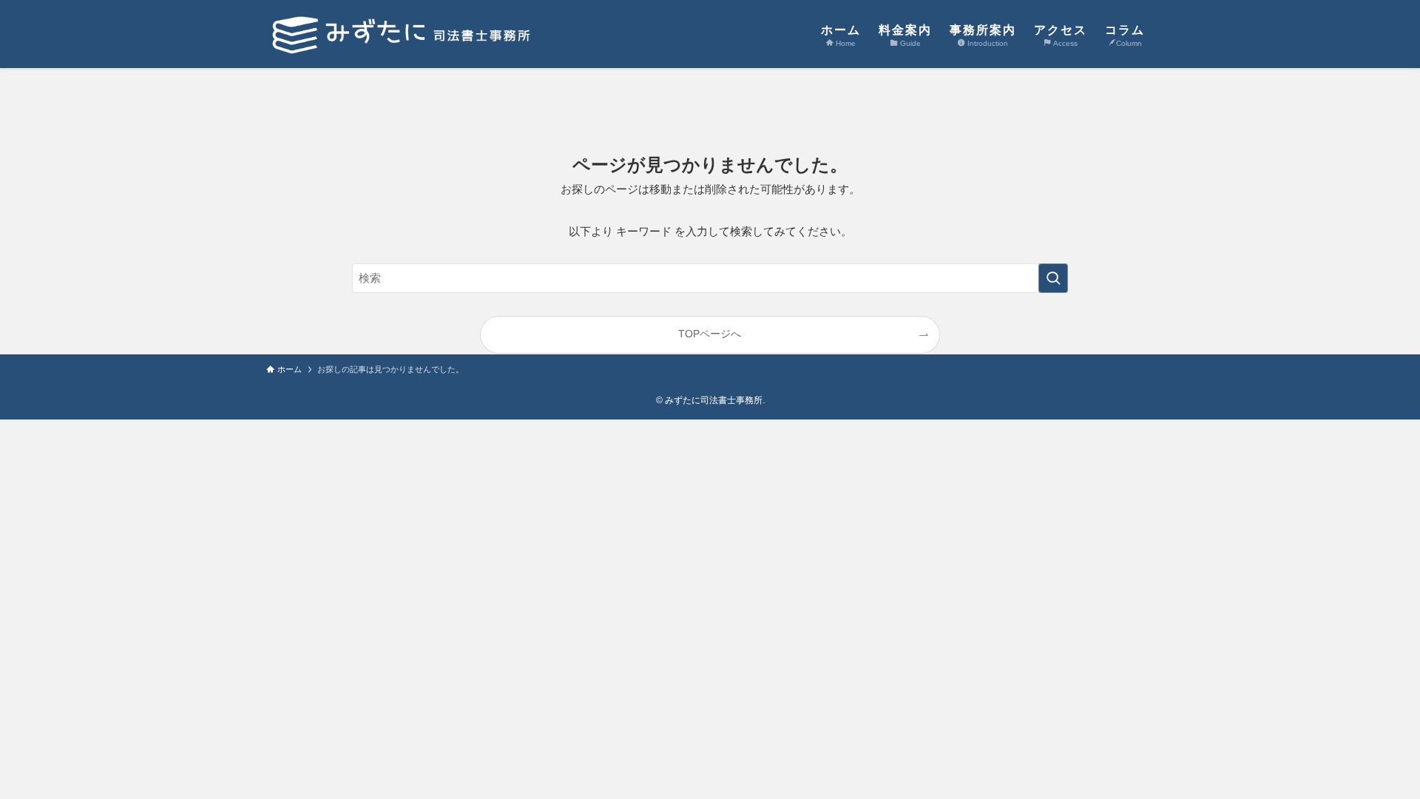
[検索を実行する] (1053, 278)
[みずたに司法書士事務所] (404, 34)
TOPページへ (709, 334)
